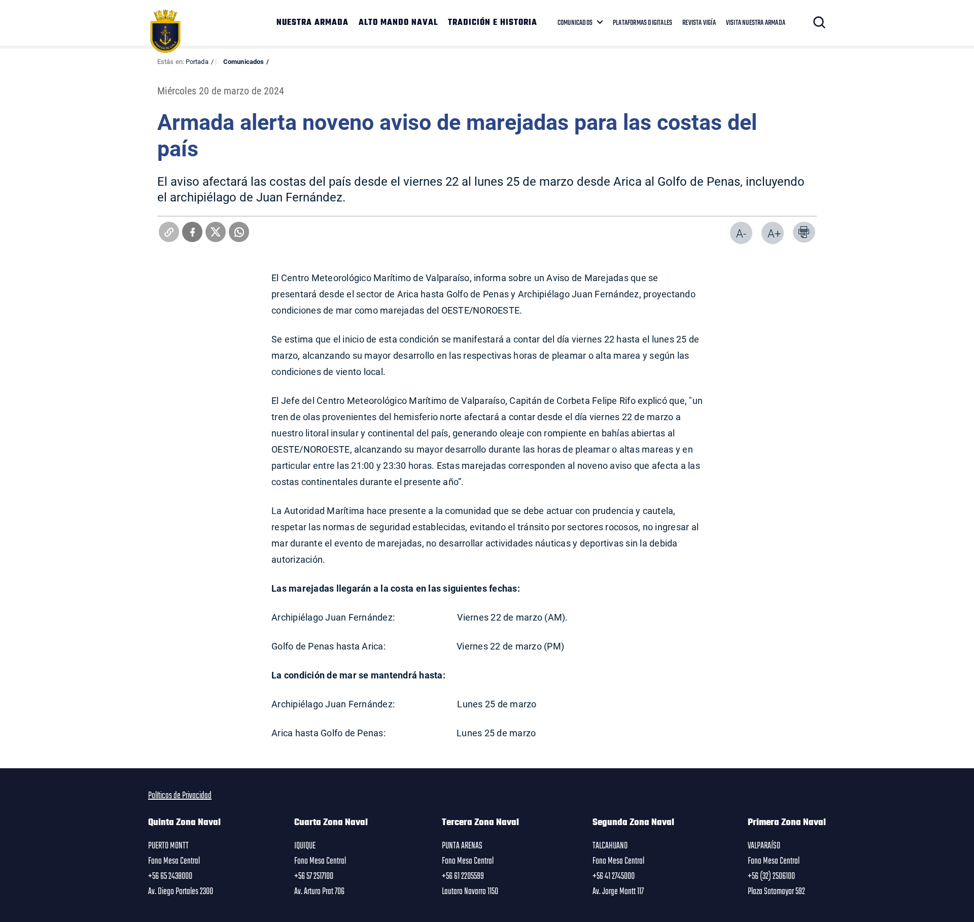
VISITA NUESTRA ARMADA (755, 23)
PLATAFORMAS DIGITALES (642, 23)
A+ (774, 233)
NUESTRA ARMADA (312, 22)
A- (741, 233)
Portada (197, 61)
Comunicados (243, 61)
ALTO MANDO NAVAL (398, 22)
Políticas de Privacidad (180, 796)
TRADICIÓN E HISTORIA (492, 22)
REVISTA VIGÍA (699, 23)
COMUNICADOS (575, 23)
